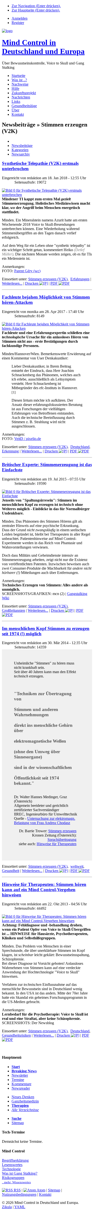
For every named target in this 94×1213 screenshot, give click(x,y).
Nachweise (20, 84)
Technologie (11, 1169)
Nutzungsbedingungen (19, 1194)
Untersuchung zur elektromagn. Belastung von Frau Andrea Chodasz (44, 820)
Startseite (18, 76)
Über (15, 110)
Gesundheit (10, 871)
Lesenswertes (12, 1165)
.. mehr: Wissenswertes (16, 1182)
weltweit (76, 866)
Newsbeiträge (22, 146)
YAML (19, 1207)
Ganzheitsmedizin (25, 1101)
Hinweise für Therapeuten (56, 844)
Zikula (7, 1207)
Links (16, 101)
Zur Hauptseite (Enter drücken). (36, 10)
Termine (18, 1080)
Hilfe (15, 89)
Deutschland (79, 447)
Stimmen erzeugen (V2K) (47, 279)
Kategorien (20, 150)
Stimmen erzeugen (62, 831)
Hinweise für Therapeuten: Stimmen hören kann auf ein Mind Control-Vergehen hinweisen (44, 889)
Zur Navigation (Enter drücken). (36, 6)
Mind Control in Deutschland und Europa (43, 47)
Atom (40, 1190)
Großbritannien (13, 610)
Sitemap (18, 1123)
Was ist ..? (19, 80)
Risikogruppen (13, 1178)
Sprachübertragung (61, 840)
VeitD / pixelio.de (27, 439)
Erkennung (10, 451)
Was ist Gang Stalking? (19, 1173)
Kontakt (18, 114)
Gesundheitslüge (24, 106)
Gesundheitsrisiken (16, 1035)
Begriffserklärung (15, 1160)
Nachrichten (21, 97)
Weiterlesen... (12, 283)
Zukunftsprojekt (24, 93)
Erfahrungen (79, 279)
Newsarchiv (21, 154)
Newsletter (20, 1075)
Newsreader (21, 1088)
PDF (54, 283)
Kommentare (21, 1084)
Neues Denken (23, 1097)
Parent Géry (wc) (27, 271)
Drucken (32, 283)
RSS (17, 1190)
